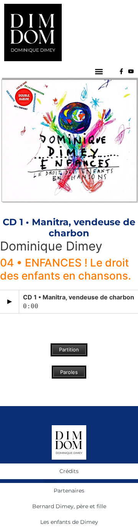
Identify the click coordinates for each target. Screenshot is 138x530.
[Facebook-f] (121, 71)
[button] (98, 71)
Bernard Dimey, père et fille (69, 506)
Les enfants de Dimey (69, 522)
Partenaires (69, 490)
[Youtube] (131, 71)
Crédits (69, 471)
